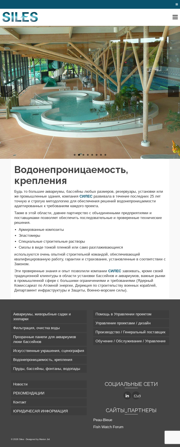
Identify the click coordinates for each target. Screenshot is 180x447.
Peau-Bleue (102, 420)
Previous (6, 91)
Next (173, 91)
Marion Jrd (44, 439)
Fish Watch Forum (108, 427)
